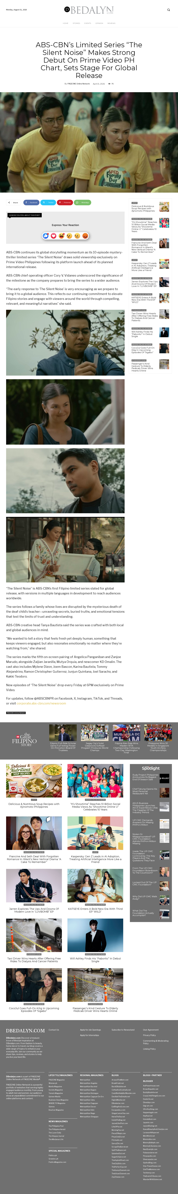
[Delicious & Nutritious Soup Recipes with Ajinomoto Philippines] (164, 207)
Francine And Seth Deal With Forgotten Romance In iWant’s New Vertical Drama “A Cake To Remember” (144, 247)
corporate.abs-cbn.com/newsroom (41, 703)
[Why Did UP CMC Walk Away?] (164, 900)
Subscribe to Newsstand (123, 1030)
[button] (168, 9)
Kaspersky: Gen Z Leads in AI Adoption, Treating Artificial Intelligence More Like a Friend (144, 267)
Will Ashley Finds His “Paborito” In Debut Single (142, 334)
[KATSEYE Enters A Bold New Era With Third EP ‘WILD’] (164, 298)
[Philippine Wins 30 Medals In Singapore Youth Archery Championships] (158, 732)
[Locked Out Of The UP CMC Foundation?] (164, 886)
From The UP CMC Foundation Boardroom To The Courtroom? (145, 870)
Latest (134, 203)
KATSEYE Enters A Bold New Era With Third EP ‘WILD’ (144, 299)
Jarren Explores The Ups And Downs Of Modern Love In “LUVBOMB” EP (145, 283)
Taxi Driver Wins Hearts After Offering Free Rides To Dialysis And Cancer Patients (145, 317)
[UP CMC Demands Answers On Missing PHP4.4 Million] (164, 824)
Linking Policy (149, 1049)
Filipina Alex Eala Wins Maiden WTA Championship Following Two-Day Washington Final (126, 748)
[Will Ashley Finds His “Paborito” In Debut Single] (164, 332)
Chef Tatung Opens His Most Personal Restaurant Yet (145, 791)
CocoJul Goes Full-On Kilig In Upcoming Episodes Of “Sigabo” (143, 350)
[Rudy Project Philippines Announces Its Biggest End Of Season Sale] (164, 778)
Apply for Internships (89, 1035)
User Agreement (151, 1030)
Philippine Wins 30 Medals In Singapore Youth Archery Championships (158, 747)
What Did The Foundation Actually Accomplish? (143, 913)
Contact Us (54, 1030)
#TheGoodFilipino (139, 310)
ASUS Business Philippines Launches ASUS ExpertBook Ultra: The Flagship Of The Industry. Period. (145, 808)
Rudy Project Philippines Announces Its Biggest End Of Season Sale (145, 777)
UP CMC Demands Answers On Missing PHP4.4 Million (143, 822)
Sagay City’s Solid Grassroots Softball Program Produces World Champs (94, 747)
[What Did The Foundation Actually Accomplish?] (164, 914)
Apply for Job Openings (90, 1030)
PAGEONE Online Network (79, 84)
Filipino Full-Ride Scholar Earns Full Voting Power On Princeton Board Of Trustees (63, 747)
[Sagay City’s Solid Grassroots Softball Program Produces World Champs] (94, 732)
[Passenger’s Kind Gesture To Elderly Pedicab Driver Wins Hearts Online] (164, 364)
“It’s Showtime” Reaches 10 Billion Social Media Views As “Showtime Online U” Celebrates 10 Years (144, 227)
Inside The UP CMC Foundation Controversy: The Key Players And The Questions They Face (144, 856)
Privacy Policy (149, 1035)
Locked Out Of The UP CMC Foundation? (145, 883)
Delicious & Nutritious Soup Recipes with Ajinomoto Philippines (143, 208)
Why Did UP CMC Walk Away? (145, 897)
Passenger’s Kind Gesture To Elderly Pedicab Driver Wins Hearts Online (142, 367)
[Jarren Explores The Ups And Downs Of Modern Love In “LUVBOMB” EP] (164, 282)
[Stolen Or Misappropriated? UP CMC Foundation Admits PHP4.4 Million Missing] (164, 838)
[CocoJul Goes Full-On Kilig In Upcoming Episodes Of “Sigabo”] (164, 348)
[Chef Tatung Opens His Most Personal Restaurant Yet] (164, 792)
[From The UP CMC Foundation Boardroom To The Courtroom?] (164, 872)
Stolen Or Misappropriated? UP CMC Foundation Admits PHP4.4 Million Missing (144, 839)
